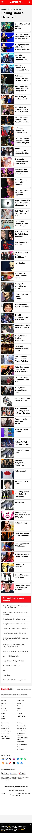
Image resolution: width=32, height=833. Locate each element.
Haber (9, 790)
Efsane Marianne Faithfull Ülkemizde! (14, 633)
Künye (18, 694)
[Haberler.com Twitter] (10, 758)
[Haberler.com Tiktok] (14, 763)
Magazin (3, 708)
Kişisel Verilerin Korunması (21, 734)
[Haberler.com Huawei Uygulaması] (22, 773)
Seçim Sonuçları (5, 731)
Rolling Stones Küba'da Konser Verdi (14, 619)
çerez (8, 826)
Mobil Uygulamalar (22, 744)
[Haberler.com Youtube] (10, 763)
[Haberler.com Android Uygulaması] (13, 773)
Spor (2, 706)
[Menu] (2, 2)
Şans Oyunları (5, 733)
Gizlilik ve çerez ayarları (8, 793)
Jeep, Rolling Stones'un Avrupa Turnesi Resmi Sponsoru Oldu (15, 607)
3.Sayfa (3, 716)
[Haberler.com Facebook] (6, 758)
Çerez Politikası (21, 731)
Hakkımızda (4, 694)
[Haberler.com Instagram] (14, 758)
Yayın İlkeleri (24, 694)
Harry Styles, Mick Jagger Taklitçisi (13, 661)
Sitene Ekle (20, 749)
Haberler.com (5, 723)
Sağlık (19, 703)
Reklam (10, 694)
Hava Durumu (5, 726)
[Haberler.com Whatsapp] (21, 758)
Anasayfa (4, 9)
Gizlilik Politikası (21, 728)
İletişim (14, 694)
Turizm (19, 711)
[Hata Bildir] (17, 793)
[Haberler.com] (7, 689)
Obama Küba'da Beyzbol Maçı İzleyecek (15, 628)
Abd (4, 670)
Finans (19, 708)
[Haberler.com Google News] (2, 758)
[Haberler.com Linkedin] (17, 758)
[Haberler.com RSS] (2, 763)
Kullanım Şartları (21, 726)
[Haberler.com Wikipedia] (6, 763)
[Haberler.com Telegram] (17, 763)
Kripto (3, 713)
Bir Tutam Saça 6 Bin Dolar (11, 665)
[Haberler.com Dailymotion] (21, 763)
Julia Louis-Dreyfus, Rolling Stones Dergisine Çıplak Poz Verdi (14, 645)
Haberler (3, 700)
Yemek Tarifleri (5, 738)
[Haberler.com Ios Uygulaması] (5, 773)
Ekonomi (3, 703)
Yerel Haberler (21, 716)
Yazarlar (19, 713)
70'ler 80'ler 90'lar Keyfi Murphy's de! (14, 680)
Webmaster (20, 741)
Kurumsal (20, 723)
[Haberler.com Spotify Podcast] (25, 758)
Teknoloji (19, 706)
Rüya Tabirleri (5, 736)
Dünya (3, 718)
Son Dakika (4, 711)
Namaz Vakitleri (5, 728)
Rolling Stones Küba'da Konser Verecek (15, 624)
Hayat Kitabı (6, 675)
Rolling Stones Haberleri (16, 9)
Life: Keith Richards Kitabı (10, 656)
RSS (18, 746)
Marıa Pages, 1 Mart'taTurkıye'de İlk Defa (15, 651)
